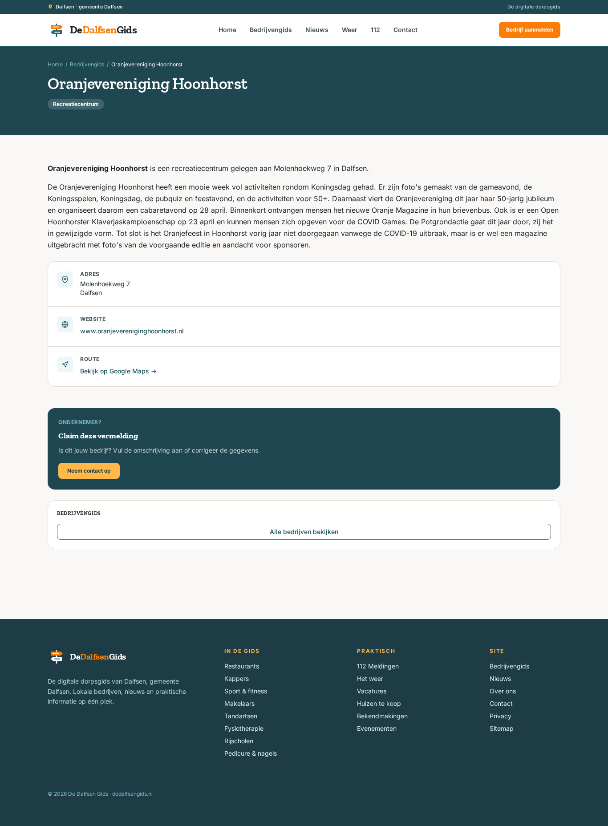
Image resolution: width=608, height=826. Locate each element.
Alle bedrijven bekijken (304, 531)
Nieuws (316, 29)
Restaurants (241, 666)
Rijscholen (238, 741)
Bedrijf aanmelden (529, 29)
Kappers (236, 678)
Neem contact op (89, 470)
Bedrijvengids (271, 29)
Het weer (370, 678)
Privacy (500, 716)
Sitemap (502, 728)
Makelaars (239, 703)
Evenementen (377, 728)
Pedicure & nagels (250, 753)
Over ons (503, 691)
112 (375, 29)
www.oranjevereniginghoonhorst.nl (132, 331)
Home (227, 29)
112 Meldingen (378, 666)
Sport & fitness (245, 691)
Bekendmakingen (382, 716)
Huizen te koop (379, 703)
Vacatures (371, 691)
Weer (349, 29)
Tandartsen (240, 716)
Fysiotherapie (243, 728)
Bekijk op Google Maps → (118, 371)
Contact (405, 29)
